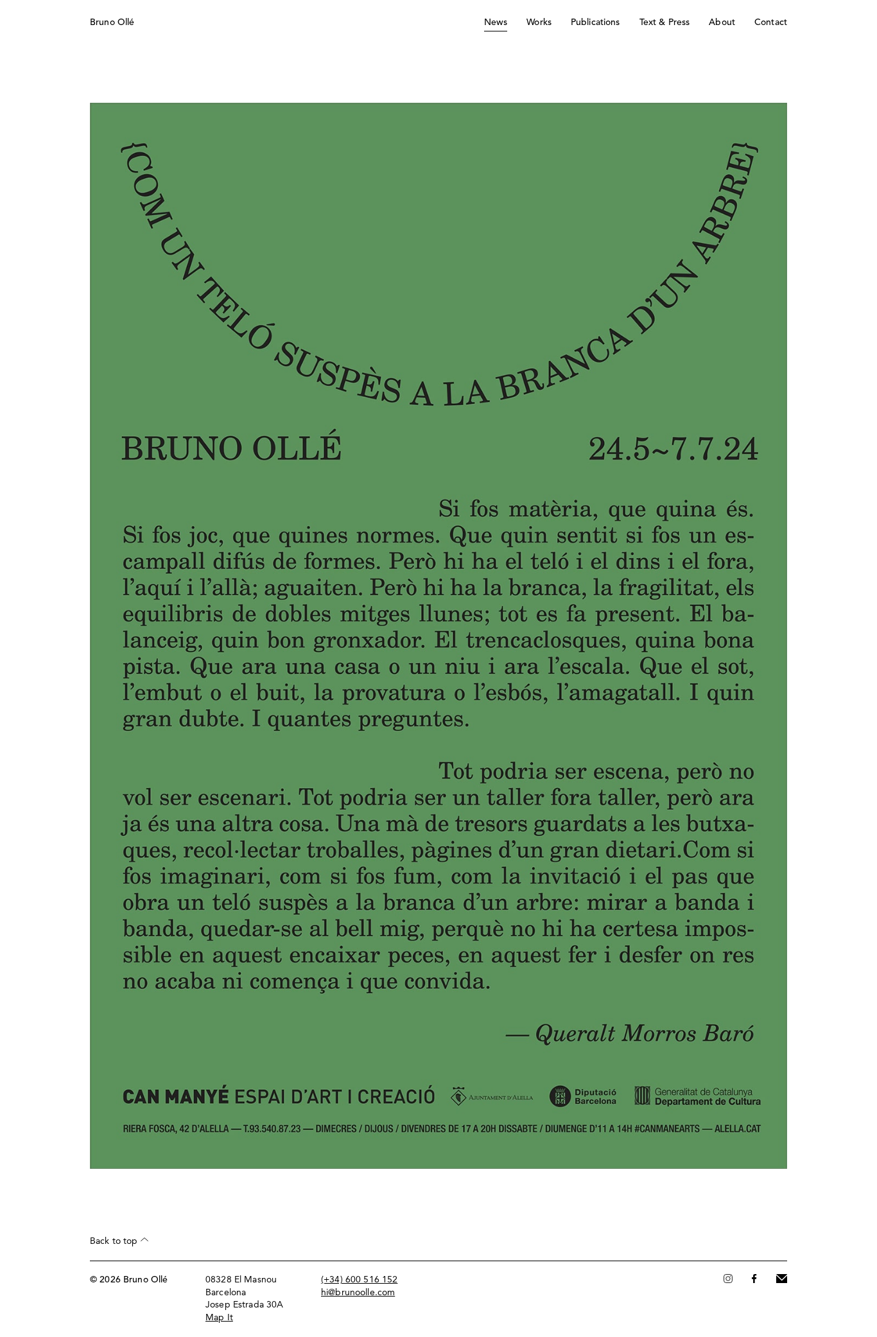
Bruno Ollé (112, 22)
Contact (770, 22)
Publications (595, 22)
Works (538, 22)
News (496, 22)
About (722, 22)
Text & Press (664, 22)
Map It (219, 1317)
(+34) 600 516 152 (359, 1279)
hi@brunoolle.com (358, 1292)
